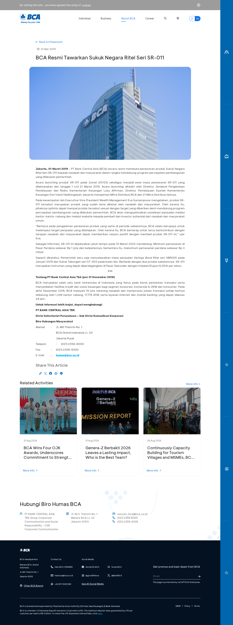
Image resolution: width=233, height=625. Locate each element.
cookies (86, 5)
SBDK (178, 606)
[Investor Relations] (226, 156)
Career (149, 18)
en (197, 18)
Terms (197, 606)
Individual (85, 18)
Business (106, 18)
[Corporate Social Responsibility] (226, 469)
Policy (187, 606)
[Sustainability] (226, 364)
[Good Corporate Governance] (226, 260)
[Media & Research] (226, 573)
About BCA (128, 18)
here (100, 613)
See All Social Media (93, 583)
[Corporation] (226, 52)
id (192, 18)
